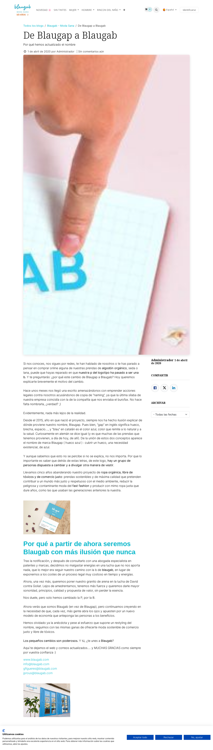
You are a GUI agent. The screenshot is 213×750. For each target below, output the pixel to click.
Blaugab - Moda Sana (60, 25)
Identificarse (189, 9)
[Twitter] (164, 388)
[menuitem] (43, 10)
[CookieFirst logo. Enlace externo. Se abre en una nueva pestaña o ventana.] (3, 730)
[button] (156, 10)
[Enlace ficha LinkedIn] (174, 388)
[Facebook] (155, 388)
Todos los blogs (33, 25)
